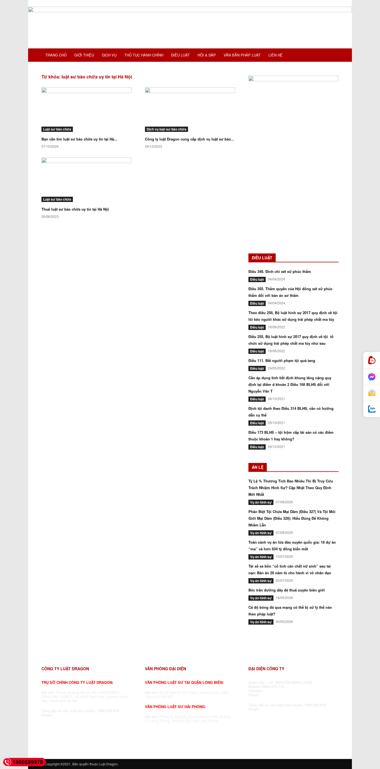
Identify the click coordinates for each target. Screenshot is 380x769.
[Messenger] (371, 377)
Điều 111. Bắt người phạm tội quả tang (281, 360)
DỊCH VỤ (109, 55)
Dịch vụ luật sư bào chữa (166, 129)
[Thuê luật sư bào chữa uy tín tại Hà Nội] (86, 179)
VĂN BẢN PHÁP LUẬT (242, 55)
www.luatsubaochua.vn (285, 690)
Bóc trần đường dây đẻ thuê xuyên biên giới (286, 590)
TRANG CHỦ (55, 55)
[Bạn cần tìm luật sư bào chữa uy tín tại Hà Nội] (86, 109)
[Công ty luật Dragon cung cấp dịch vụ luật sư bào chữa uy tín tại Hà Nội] (190, 109)
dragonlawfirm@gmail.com (77, 715)
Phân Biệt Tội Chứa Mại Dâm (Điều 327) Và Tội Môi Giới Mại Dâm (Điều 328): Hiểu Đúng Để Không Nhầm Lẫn (291, 518)
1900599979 (28, 762)
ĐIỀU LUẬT (180, 55)
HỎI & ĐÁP (207, 55)
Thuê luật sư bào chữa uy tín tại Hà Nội (75, 209)
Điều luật (257, 279)
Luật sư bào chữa (57, 129)
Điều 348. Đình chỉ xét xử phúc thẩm (279, 271)
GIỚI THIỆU (84, 55)
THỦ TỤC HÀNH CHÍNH (143, 55)
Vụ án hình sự (261, 502)
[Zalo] (371, 409)
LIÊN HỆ (275, 55)
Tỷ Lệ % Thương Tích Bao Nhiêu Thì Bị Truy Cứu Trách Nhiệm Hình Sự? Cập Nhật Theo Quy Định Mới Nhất (290, 487)
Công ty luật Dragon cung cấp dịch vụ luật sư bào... (189, 139)
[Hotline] (371, 360)
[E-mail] (371, 393)
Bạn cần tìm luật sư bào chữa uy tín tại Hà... (79, 139)
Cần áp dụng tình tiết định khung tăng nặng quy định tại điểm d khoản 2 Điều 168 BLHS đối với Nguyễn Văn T (289, 384)
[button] (332, 55)
